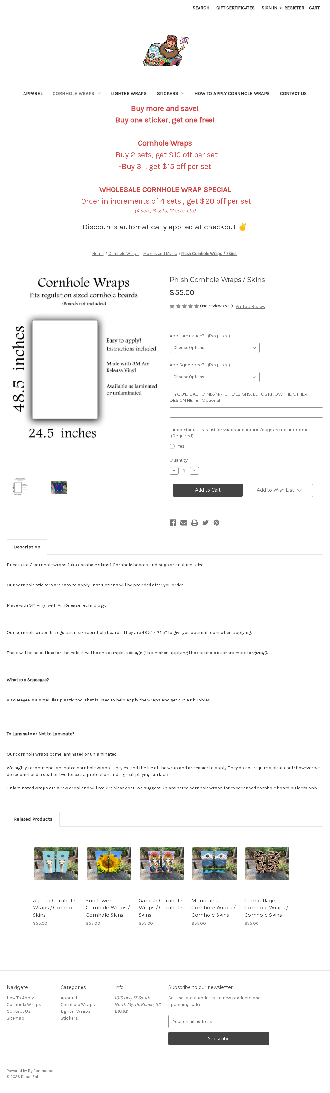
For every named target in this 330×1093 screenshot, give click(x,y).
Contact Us (293, 93)
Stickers (167, 93)
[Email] (183, 522)
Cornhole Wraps (73, 93)
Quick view (51, 855)
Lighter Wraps (129, 93)
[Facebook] (173, 522)
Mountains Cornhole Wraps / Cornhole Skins (213, 907)
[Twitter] (205, 522)
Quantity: (179, 460)
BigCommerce (40, 1071)
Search (201, 8)
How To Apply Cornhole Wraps (232, 93)
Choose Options (56, 869)
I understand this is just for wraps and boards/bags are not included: (239, 433)
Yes (181, 446)
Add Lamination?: (200, 335)
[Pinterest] (216, 522)
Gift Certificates (235, 8)
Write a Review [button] (250, 306)
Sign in (269, 8)
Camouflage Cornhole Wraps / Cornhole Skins (266, 907)
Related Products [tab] (33, 819)
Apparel (33, 93)
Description (27, 547)
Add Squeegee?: (200, 364)
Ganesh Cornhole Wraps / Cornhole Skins (160, 907)
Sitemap (15, 1018)
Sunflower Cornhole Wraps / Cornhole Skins (108, 907)
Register (294, 8)
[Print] (194, 522)
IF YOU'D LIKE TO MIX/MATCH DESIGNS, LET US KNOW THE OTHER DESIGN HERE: (238, 397)
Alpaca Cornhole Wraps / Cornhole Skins (55, 907)
